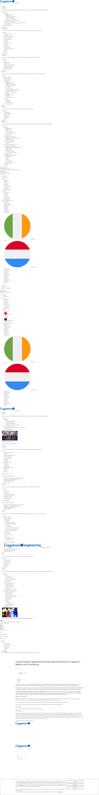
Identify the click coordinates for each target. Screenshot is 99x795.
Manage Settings (75, 784)
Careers (5, 71)
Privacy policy (20, 737)
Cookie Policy (59, 791)
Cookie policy (20, 741)
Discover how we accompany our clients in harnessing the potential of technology (17, 618)
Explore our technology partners (8, 475)
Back (7, 82)
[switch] (0, 169)
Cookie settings (20, 740)
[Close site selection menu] (5, 171)
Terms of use (20, 735)
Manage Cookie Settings (23, 782)
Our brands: (17, 749)
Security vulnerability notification (23, 739)
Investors (19, 733)
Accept (75, 781)
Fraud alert (19, 743)
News (5, 106)
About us (5, 121)
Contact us (21, 770)
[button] (6, 288)
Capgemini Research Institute (7, 441)
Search (1, 620)
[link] (10, 3)
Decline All (75, 787)
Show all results (3, 638)
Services (5, 55)
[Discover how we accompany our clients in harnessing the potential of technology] (50, 613)
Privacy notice (22, 778)
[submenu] (5, 483)
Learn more (4, 12)
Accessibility (19, 736)
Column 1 (19, 761)
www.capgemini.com (29, 720)
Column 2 (19, 773)
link (3, 28)
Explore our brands (5, 473)
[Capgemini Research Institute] (50, 436)
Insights (5, 7)
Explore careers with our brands (8, 542)
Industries (6, 28)
